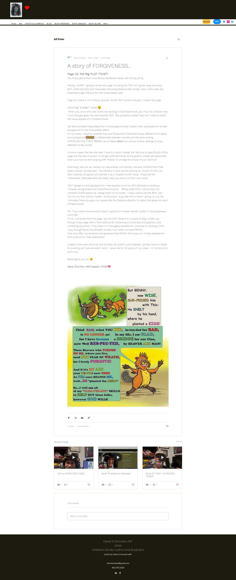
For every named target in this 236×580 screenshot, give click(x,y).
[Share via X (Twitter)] (75, 417)
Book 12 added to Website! (116, 473)
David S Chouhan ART (118, 541)
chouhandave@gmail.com (118, 563)
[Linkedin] (232, 21)
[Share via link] (89, 417)
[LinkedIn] (116, 573)
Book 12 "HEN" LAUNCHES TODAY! (160, 475)
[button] (178, 39)
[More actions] (167, 58)
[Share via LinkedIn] (82, 417)
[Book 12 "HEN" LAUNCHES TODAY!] (162, 458)
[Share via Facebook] (68, 417)
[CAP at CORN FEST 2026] (73, 458)
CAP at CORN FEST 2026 (70, 473)
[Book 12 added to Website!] (118, 458)
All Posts (59, 39)
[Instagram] (228, 21)
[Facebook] (224, 21)
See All (179, 441)
